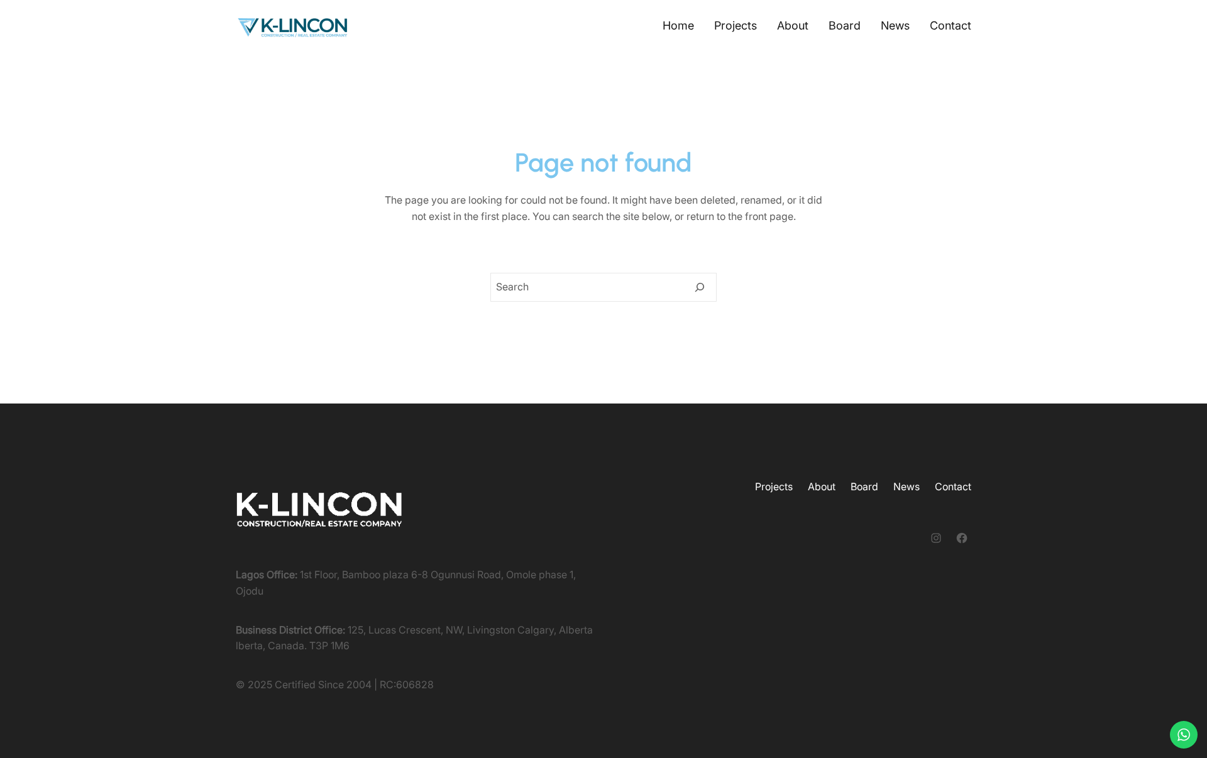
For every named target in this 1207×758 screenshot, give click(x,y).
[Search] (700, 287)
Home (678, 25)
